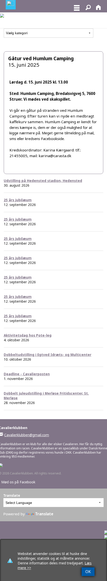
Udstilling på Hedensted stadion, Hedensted (43, 180)
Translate (44, 513)
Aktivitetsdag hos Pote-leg (28, 335)
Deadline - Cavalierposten (27, 374)
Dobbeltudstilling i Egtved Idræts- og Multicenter (47, 354)
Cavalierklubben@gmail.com (26, 435)
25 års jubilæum (18, 200)
